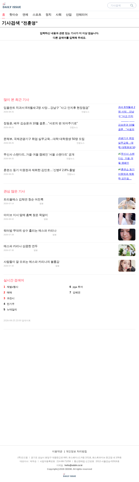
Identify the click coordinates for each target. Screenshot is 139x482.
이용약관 (57, 451)
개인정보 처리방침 (76, 451)
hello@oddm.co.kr (74, 465)
